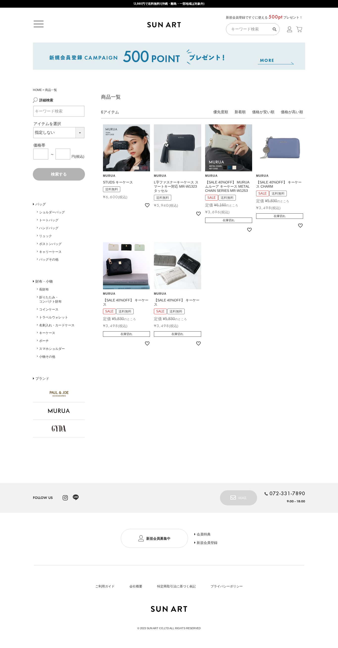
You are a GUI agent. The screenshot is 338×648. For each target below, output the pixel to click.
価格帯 (39, 145)
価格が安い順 (263, 112)
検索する (59, 174)
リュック (45, 236)
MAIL (242, 497)
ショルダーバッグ (52, 212)
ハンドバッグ (48, 228)
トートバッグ (48, 220)
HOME (37, 90)
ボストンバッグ (50, 244)
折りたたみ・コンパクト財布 (50, 299)
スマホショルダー (52, 349)
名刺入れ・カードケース (56, 325)
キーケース (47, 333)
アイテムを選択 (47, 124)
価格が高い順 (292, 112)
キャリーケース (50, 252)
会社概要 (135, 586)
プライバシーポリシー (227, 586)
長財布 (44, 289)
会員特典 (204, 534)
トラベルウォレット (53, 317)
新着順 (240, 112)
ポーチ (44, 341)
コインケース (48, 309)
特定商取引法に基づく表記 (176, 586)
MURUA (109, 176)
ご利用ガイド (105, 586)
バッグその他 (48, 259)
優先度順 (220, 112)
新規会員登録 (207, 542)
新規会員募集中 (158, 538)
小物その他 (47, 356)
